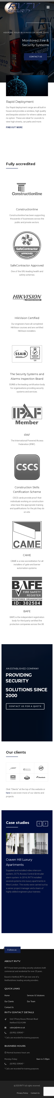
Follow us (11, 950)
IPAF (27, 435)
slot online (17, 938)
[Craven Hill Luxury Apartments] (27, 843)
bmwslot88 (18, 943)
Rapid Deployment (20, 102)
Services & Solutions (36, 995)
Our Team (31, 1001)
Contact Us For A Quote (25, 706)
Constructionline (27, 209)
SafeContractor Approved (27, 265)
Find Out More (14, 127)
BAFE (27, 611)
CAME (27, 555)
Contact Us (35, 57)
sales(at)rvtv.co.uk (17, 1027)
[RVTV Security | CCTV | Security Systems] (22, 8)
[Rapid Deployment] (27, 85)
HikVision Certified (27, 318)
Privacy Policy (22, 1093)
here (8, 793)
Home (7, 995)
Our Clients (9, 1001)
